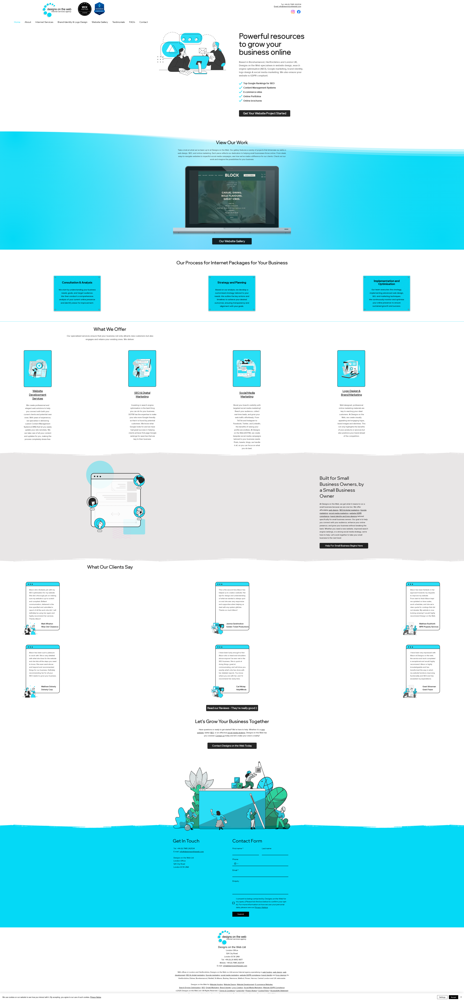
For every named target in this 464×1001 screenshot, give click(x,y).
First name (237, 848)
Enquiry (235, 881)
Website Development (245, 984)
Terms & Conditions (227, 991)
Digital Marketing (212, 987)
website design (284, 65)
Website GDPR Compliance (274, 987)
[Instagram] (292, 11)
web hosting (267, 972)
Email (235, 870)
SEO (190, 153)
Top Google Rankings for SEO (259, 83)
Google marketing (276, 68)
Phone (235, 859)
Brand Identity (225, 987)
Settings (442, 997)
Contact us (220, 736)
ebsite (354, 513)
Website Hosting (216, 984)
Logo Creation (237, 987)
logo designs (281, 975)
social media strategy (236, 733)
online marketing (204, 153)
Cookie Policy (263, 991)
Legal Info (240, 991)
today (227, 736)
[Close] (461, 997)
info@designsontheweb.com (192, 852)
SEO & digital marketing (349, 510)
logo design (245, 72)
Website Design (230, 984)
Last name (266, 848)
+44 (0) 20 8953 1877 (234, 960)
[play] (259, 221)
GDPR (253, 75)
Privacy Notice (251, 991)
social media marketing (266, 72)
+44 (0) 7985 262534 (186, 848)
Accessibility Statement (279, 991)
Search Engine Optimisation (190, 987)
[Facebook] (298, 11)
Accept (453, 997)
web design (183, 153)
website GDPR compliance (250, 975)
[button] (44, 22)
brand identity (294, 68)
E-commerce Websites (264, 984)
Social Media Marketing (253, 987)
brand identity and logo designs (343, 516)
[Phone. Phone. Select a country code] (236, 863)
